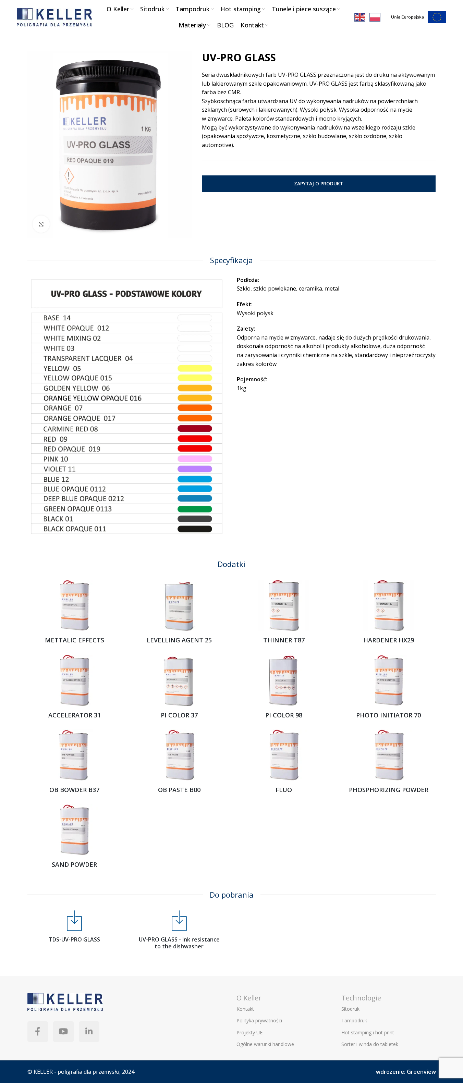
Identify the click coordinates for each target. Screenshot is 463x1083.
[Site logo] (54, 16)
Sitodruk (350, 1009)
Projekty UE (249, 1032)
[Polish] (375, 17)
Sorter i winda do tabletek (369, 1044)
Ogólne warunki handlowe (265, 1044)
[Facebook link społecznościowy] (37, 1031)
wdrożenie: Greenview (406, 1071)
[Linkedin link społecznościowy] (89, 1031)
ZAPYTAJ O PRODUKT (318, 183)
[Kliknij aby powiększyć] (41, 224)
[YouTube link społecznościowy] (63, 1031)
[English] (360, 17)
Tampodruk (354, 1020)
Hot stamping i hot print (367, 1032)
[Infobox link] (74, 926)
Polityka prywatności (259, 1020)
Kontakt (245, 1009)
